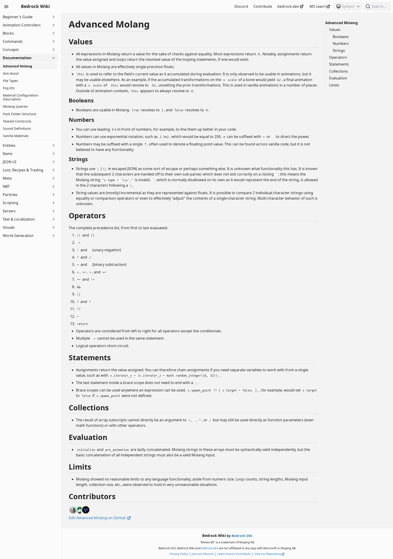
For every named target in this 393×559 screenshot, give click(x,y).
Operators (338, 57)
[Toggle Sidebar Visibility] (6, 6)
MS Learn (318, 6)
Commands (13, 41)
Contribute (262, 6)
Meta (7, 178)
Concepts (11, 49)
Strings (339, 50)
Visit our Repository (267, 554)
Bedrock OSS (242, 536)
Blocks (8, 33)
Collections (338, 71)
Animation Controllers (22, 25)
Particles (10, 194)
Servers (9, 210)
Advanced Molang (341, 22)
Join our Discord (202, 554)
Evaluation (338, 78)
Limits (334, 85)
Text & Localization (19, 219)
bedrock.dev (288, 6)
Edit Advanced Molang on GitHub (98, 517)
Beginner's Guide (18, 16)
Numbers (341, 43)
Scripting (10, 202)
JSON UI (9, 161)
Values (334, 29)
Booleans (341, 36)
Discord (241, 6)
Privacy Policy (179, 554)
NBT (6, 186)
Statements (339, 64)
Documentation (17, 57)
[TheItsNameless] (79, 510)
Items (8, 153)
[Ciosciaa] (73, 510)
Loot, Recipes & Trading (23, 170)
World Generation (18, 235)
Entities (9, 145)
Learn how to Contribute (234, 554)
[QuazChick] (86, 510)
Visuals (9, 227)
